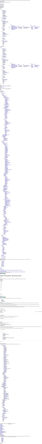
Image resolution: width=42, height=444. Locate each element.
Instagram (3, 262)
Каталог (3, 142)
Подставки (5, 211)
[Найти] (0, 3)
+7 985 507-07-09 (2, 91)
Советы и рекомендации (2, 432)
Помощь (1, 430)
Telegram (3, 263)
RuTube (2, 440)
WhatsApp (3, 265)
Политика (1, 427)
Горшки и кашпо (5, 191)
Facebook (2, 438)
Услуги (6, 126)
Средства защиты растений (8, 222)
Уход (5, 120)
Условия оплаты (2, 428)
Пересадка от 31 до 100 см (3, 343)
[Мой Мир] (3, 273)
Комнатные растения (7, 98)
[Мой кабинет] (0, 89)
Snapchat (3, 266)
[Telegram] (2, 273)
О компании (1, 425)
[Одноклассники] (1, 273)
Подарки (6, 129)
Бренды (1, 433)
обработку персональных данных (7, 324)
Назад (3, 94)
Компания (1, 424)
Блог (0, 426)
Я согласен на (6, 324)
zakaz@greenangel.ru (2, 435)
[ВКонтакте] (0, 273)
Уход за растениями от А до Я (3, 431)
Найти (1, 443)
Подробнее (4, 339)
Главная (3, 95)
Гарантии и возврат (2, 429)
